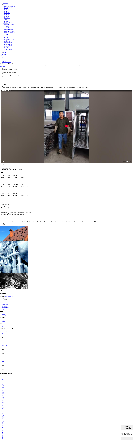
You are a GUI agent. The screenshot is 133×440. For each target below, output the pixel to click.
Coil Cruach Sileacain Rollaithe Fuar (8, 7)
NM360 (7, 34)
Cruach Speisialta (5, 33)
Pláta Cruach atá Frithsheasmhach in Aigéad (9, 39)
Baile (2, 56)
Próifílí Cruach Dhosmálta (7, 41)
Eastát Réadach (3, 319)
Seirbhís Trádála (3, 314)
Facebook (3, 366)
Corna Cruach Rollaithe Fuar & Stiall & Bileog (9, 6)
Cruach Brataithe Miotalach (5, 304)
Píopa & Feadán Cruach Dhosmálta (8, 42)
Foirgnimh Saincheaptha (7, 20)
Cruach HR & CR (5, 5)
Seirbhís (2, 50)
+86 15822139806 (4, 350)
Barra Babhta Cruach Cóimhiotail (5, 307)
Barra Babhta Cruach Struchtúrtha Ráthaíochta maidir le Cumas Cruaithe (12, 28)
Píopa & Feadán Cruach (5, 21)
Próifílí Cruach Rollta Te (7, 14)
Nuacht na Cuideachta (5, 52)
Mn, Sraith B (7, 26)
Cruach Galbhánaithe (6, 10)
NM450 (7, 35)
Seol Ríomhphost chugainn (3, 66)
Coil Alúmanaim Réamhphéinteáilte (8, 45)
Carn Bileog (5, 15)
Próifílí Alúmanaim (6, 46)
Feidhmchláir (3, 51)
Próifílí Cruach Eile (6, 16)
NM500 (7, 36)
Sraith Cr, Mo (7, 25)
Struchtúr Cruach (3, 305)
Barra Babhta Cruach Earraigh (7, 30)
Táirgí (2, 57)
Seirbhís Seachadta (4, 315)
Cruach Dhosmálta (5, 40)
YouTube (3, 361)
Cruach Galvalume (6, 11)
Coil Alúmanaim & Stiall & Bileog (8, 44)
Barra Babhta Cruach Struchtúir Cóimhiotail (9, 24)
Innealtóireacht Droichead (7, 18)
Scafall (2, 58)
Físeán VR (4, 4)
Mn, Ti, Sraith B (7, 27)
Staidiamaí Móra (6, 19)
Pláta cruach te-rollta (6, 9)
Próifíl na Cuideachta (5, 3)
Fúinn (2, 2)
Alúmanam (3, 309)
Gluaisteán (3, 320)
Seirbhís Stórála (3, 313)
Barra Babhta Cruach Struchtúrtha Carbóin (9, 31)
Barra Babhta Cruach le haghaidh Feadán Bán (9, 29)
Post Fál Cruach (6, 47)
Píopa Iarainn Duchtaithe (5, 23)
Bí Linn (2, 53)
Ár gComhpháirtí (3, 325)
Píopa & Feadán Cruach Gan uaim (8, 22)
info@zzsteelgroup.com (9, 296)
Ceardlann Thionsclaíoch (7, 17)
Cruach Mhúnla (6, 8)
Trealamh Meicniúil (4, 321)
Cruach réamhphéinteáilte (7, 13)
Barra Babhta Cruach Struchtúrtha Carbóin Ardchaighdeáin (10, 32)
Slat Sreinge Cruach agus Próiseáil (8, 49)
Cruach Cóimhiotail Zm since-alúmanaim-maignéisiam (10, 12)
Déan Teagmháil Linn (4, 54)
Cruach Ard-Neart (6, 37)
